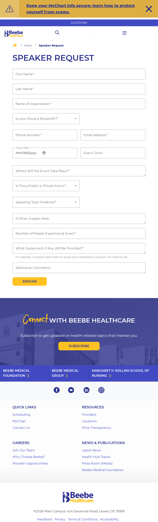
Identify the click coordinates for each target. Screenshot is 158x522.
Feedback (44, 519)
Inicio (28, 45)
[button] (149, 8)
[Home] (15, 46)
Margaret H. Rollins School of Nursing (120, 373)
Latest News (91, 450)
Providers (89, 414)
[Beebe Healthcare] (14, 38)
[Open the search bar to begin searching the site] (57, 33)
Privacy (60, 519)
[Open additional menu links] (124, 33)
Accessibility (109, 519)
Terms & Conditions (83, 519)
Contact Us (21, 428)
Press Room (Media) (97, 463)
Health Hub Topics (96, 457)
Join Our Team (24, 450)
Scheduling (21, 414)
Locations (79, 22)
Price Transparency (96, 428)
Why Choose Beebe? (29, 457)
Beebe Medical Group (65, 373)
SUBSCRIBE (79, 346)
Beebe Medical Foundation (16, 373)
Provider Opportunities (30, 463)
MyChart (19, 421)
